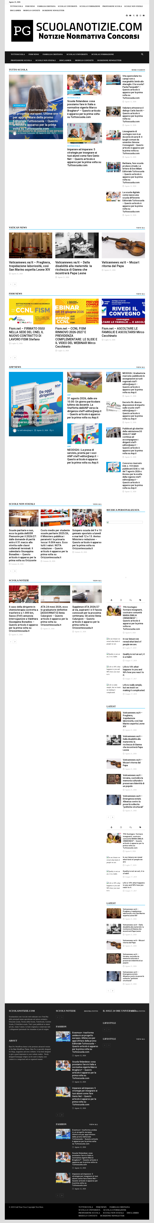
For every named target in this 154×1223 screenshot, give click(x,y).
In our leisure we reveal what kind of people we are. (132, 642)
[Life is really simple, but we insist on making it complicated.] (114, 685)
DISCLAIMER (15, 10)
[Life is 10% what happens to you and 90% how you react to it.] (114, 667)
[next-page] (15, 284)
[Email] (143, 15)
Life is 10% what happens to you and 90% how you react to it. (133, 670)
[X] (134, 15)
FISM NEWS (30, 6)
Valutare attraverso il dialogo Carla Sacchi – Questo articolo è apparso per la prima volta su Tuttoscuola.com (133, 115)
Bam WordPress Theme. (21, 1049)
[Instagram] (140, 15)
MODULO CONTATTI (31, 10)
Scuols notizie (66, 1011)
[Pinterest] (137, 15)
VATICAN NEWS (18, 227)
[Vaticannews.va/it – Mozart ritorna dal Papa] (114, 760)
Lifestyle (109, 1023)
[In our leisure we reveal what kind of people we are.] (114, 639)
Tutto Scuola (18, 69)
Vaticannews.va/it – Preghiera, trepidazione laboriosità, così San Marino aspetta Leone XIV (30, 266)
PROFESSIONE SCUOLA (112, 6)
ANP (15, 406)
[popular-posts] (111, 600)
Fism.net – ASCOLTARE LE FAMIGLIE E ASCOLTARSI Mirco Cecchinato (123, 332)
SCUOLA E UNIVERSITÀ (67, 6)
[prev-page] (11, 284)
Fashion (61, 1026)
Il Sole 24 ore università (119, 1011)
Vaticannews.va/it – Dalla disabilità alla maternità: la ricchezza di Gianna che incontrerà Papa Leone (73, 268)
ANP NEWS (15, 367)
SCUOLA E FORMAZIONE (90, 6)
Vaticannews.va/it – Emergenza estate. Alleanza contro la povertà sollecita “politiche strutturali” (133, 801)
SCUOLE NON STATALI (133, 6)
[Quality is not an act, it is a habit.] (114, 654)
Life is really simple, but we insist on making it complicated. (134, 688)
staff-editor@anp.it (26, 430)
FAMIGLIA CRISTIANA (46, 6)
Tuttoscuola (19, 105)
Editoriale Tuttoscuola (27, 133)
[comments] (130, 600)
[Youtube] (130, 15)
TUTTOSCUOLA (16, 6)
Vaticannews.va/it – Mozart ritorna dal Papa (120, 264)
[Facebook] (127, 15)
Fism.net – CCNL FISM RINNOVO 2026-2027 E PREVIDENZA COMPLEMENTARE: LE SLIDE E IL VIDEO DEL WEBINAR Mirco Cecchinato (76, 337)
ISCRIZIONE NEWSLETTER (53, 10)
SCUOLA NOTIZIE (19, 580)
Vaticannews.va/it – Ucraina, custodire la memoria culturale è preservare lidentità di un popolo (133, 780)
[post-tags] (140, 600)
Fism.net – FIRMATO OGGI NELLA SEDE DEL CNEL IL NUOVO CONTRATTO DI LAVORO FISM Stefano (27, 334)
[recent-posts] (121, 600)
